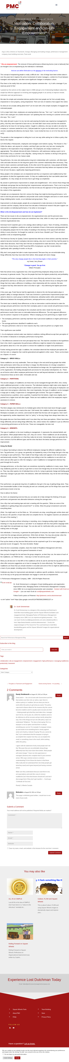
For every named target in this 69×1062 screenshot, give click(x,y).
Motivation (19, 792)
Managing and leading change (40, 52)
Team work (27, 54)
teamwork (12, 663)
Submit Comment (55, 852)
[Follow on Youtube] (13, 1027)
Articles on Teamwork (17, 52)
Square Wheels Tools (19, 1009)
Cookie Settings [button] (8, 1058)
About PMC (16, 1013)
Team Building (46, 1009)
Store (43, 1013)
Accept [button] (17, 1058)
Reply (59, 695)
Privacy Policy (46, 1017)
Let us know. (29, 1043)
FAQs (14, 1017)
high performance (47, 661)
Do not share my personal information (15, 1054)
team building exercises (15, 54)
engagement (37, 661)
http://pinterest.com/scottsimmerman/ (49, 595)
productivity (3, 663)
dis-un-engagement (16, 661)
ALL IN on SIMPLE (15, 899)
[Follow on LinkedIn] (10, 1027)
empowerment (27, 661)
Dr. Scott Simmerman (21, 607)
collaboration (4, 661)
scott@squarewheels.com (45, 591)
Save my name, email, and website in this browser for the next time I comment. (34, 848)
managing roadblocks (61, 661)
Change (27, 52)
